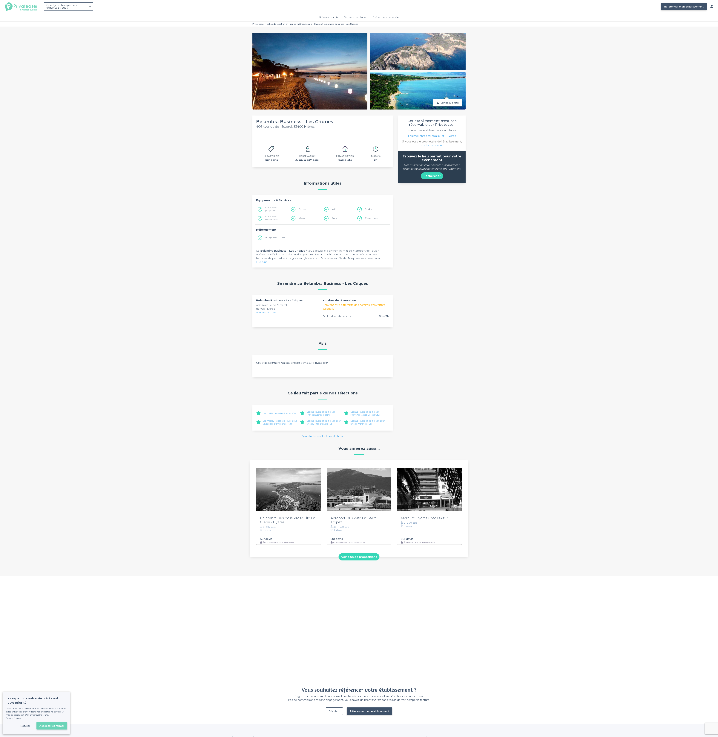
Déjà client (334, 711)
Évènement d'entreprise (386, 17)
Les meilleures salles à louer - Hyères (432, 136)
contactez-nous (431, 145)
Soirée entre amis (328, 17)
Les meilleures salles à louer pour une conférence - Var (367, 422)
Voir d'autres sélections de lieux (322, 436)
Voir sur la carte (266, 312)
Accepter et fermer (51, 725)
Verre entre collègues (355, 17)
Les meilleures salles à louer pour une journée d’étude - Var (323, 422)
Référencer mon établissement (684, 6)
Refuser (25, 725)
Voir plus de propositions (359, 557)
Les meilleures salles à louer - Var (280, 413)
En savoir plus (13, 718)
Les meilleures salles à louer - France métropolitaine (321, 413)
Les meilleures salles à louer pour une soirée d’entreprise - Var (280, 422)
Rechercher (432, 176)
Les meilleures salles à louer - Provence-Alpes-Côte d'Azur (365, 413)
